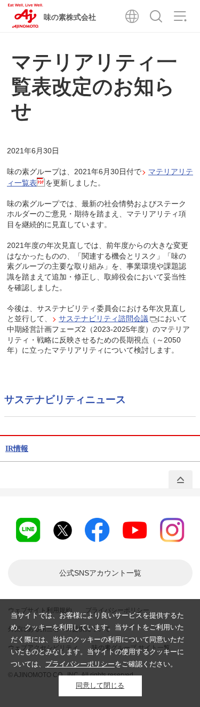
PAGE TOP (181, 479)
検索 (156, 16)
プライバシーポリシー (80, 664)
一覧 (100, 573)
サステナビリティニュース (65, 399)
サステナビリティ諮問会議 (103, 318)
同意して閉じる (100, 685)
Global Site (132, 16)
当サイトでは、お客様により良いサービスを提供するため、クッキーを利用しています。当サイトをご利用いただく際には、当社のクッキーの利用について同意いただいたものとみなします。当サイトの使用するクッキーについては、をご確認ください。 (97, 639)
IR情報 (16, 448)
